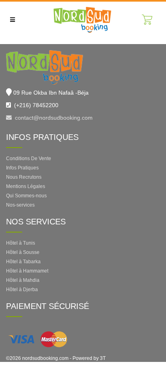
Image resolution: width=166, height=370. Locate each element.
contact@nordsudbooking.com (52, 117)
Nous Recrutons (24, 177)
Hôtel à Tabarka (23, 261)
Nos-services (20, 205)
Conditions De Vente (28, 158)
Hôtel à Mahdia (22, 280)
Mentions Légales (25, 186)
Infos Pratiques (22, 168)
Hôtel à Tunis (20, 243)
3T (103, 358)
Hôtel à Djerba (22, 289)
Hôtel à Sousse (22, 252)
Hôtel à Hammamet (27, 271)
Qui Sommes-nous (26, 196)
